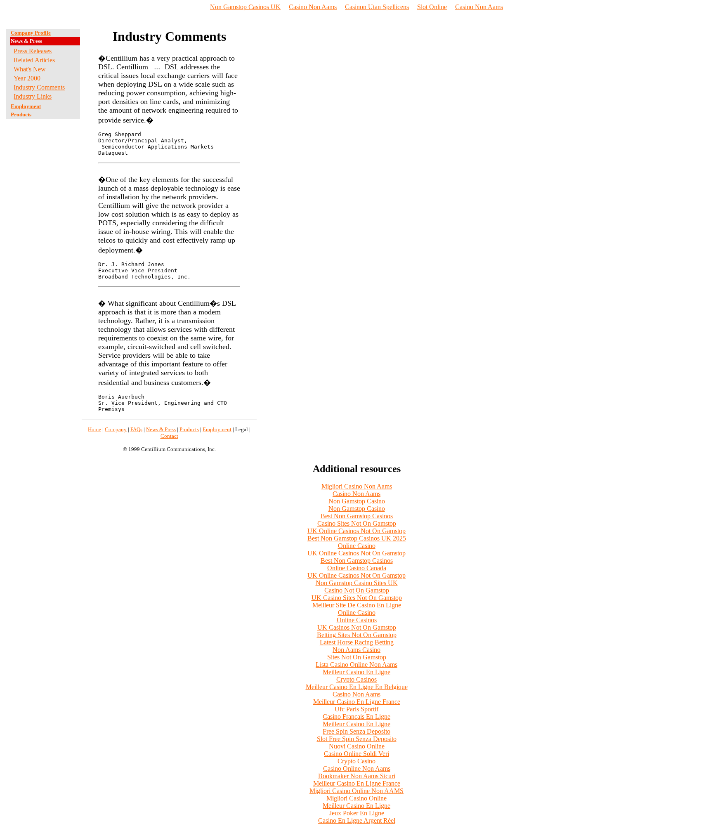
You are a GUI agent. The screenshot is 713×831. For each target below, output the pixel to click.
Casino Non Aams (313, 6)
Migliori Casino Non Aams (356, 486)
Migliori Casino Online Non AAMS (356, 790)
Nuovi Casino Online (357, 746)
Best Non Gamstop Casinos (357, 515)
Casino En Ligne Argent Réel (356, 820)
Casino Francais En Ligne (356, 716)
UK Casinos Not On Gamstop (356, 627)
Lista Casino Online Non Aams (356, 664)
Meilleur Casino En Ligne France (356, 701)
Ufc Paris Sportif (356, 709)
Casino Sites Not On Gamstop (356, 523)
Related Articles (34, 60)
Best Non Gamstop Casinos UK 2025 (356, 538)
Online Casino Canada (356, 567)
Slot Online (432, 6)
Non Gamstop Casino (356, 501)
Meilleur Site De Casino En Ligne (356, 605)
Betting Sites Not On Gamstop (357, 634)
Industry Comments (39, 87)
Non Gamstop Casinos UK (245, 6)
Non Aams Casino (356, 649)
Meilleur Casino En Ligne (356, 671)
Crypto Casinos (356, 679)
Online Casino (356, 545)
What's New (30, 69)
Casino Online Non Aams (356, 768)
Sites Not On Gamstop (356, 657)
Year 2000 (27, 78)
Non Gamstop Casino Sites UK (357, 582)
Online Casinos (357, 619)
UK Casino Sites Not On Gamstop (357, 597)
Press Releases (33, 50)
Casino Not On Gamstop (356, 590)
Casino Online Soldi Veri (356, 753)
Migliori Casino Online (356, 798)
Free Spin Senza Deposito (356, 731)
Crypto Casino (356, 761)
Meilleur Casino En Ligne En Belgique (357, 686)
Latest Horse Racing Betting (357, 642)
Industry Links (33, 96)
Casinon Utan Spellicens (377, 6)
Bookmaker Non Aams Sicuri (356, 775)
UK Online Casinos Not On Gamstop (356, 530)
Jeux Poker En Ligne (356, 813)
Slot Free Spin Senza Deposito (357, 738)
